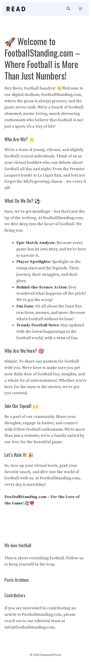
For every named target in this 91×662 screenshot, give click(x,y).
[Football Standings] (16, 8)
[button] (68, 8)
